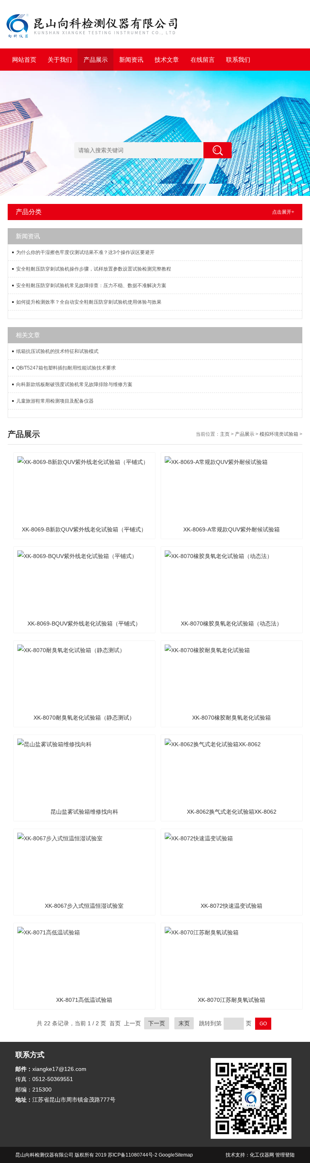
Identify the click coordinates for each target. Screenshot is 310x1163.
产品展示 (96, 59)
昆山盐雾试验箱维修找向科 (84, 811)
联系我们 (238, 59)
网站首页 (24, 59)
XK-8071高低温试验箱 (84, 1000)
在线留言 (203, 59)
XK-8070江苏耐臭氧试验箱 (231, 1000)
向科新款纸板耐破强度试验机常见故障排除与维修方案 (74, 384)
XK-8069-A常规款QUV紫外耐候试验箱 (231, 529)
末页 (184, 1023)
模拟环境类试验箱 (279, 434)
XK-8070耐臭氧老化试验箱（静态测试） (84, 717)
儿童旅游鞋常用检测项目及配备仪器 (55, 401)
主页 (225, 434)
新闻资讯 (131, 59)
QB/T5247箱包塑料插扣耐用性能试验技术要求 (66, 368)
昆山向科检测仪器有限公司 (44, 1155)
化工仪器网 (262, 1155)
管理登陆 (285, 1155)
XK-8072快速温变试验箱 (231, 906)
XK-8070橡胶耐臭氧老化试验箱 (231, 717)
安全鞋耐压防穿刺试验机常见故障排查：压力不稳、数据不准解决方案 (91, 285)
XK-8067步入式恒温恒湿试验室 (84, 906)
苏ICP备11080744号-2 (132, 1155)
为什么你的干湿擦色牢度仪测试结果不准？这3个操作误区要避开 (85, 252)
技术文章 (167, 59)
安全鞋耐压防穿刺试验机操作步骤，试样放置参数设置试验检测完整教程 (93, 269)
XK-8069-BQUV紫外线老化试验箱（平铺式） (84, 623)
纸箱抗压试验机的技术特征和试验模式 (57, 351)
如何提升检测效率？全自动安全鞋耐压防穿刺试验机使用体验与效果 (88, 302)
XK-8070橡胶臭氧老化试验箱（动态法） (231, 623)
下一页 (156, 1023)
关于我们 (60, 59)
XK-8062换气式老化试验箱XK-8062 (231, 811)
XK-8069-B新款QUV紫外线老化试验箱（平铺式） (84, 529)
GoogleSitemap (176, 1155)
